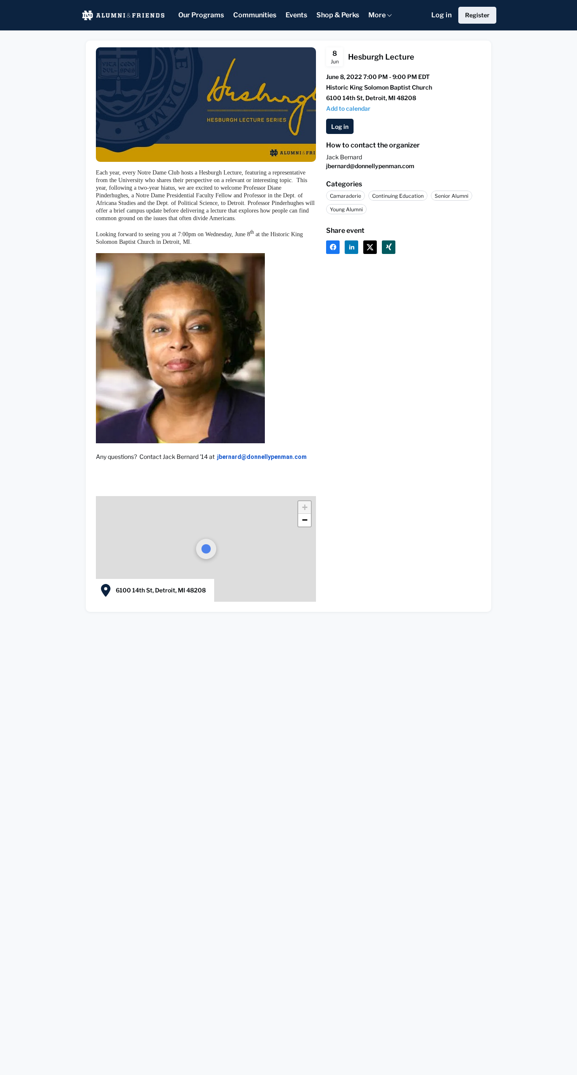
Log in (441, 15)
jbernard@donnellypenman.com (370, 165)
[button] (348, 108)
